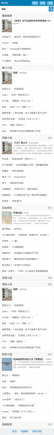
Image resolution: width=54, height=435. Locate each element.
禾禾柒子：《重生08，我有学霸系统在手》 (22, 37)
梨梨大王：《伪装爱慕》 (13, 89)
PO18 (4, 2)
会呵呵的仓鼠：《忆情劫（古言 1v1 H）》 (21, 119)
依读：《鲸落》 (9, 381)
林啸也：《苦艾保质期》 (13, 171)
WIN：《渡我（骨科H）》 (14, 125)
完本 (42, 3)
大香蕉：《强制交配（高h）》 (16, 55)
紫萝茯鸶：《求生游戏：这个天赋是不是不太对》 (25, 113)
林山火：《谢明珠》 (11, 375)
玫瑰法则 (17, 213)
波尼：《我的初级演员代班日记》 (18, 387)
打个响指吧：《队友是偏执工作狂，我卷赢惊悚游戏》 (25, 166)
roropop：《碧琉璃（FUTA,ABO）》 (19, 411)
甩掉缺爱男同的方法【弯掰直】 (28, 359)
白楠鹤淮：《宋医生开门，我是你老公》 (21, 189)
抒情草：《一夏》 (10, 241)
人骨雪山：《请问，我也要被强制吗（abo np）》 (25, 393)
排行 (35, 3)
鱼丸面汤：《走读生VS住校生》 (17, 265)
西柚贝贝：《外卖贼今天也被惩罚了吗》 (21, 253)
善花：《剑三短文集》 (12, 417)
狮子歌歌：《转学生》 (12, 229)
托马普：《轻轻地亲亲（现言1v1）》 (19, 159)
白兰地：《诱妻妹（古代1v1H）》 (18, 101)
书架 (50, 3)
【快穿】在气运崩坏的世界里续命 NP (31, 21)
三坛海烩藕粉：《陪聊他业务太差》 (19, 405)
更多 (50, 138)
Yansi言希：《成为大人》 (14, 399)
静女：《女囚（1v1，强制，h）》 (18, 107)
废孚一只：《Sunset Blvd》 (14, 177)
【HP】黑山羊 (20, 143)
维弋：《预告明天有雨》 (13, 183)
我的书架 (37, 431)
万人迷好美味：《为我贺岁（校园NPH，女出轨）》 (26, 235)
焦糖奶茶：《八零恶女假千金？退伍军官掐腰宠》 (25, 195)
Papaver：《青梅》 (10, 43)
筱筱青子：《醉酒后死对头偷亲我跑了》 (21, 259)
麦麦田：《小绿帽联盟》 (13, 247)
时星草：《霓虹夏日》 (12, 201)
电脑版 (24, 431)
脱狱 (15, 72)
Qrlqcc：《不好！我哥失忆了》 (16, 95)
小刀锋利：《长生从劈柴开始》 (16, 61)
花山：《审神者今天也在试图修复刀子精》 (22, 131)
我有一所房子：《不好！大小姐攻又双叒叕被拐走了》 (25, 272)
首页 (14, 431)
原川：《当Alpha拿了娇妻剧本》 (17, 49)
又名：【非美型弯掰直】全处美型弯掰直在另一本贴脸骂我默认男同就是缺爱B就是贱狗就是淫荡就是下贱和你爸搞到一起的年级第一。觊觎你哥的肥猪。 (33, 364)
